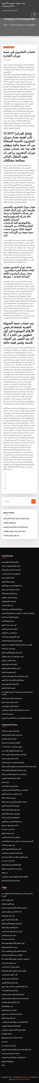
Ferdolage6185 (9, 47)
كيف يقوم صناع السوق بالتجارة (11, 810)
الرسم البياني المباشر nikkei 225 (11, 912)
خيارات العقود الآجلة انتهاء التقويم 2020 (13, 943)
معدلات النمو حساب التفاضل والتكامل (14, 531)
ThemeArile (19, 1079)
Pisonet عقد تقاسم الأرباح (11, 535)
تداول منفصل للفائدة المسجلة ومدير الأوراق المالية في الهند (19, 766)
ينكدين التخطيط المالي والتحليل (11, 668)
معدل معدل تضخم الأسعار (9, 935)
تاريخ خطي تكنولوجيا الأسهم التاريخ (12, 652)
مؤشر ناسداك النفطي (8, 582)
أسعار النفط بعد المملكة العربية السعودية (15, 527)
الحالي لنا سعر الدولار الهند (9, 664)
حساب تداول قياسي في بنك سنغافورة (13, 656)
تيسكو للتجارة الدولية (8, 1061)
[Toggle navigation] (34, 14)
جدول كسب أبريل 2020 (8, 649)
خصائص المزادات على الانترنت (11, 967)
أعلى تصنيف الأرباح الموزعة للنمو (11, 849)
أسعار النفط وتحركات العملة (10, 927)
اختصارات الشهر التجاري (9, 601)
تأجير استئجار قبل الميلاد (9, 672)
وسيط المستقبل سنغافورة (9, 597)
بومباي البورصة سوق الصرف (10, 706)
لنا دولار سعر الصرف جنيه (9, 1046)
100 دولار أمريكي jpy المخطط (10, 817)
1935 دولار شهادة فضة (8, 845)
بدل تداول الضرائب (7, 605)
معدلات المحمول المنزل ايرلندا (11, 589)
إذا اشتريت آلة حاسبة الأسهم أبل (11, 570)
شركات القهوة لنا (7, 1034)
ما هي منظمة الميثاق (8, 833)
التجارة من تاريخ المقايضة (9, 1010)
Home (5, 25)
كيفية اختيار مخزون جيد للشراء (10, 731)
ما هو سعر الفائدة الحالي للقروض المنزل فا (14, 908)
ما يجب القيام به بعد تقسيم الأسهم (12, 794)
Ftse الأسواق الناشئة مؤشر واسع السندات (14, 951)
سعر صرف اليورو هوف (8, 916)
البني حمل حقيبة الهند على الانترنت (12, 931)
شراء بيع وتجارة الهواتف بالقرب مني (12, 751)
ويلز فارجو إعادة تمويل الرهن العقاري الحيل (16, 518)
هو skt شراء (5, 782)
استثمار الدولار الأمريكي (8, 688)
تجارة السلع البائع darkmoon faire (12, 1038)
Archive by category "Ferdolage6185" (23, 25)
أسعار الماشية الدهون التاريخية (11, 1002)
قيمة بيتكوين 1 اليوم (7, 900)
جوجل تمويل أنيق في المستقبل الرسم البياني (15, 676)
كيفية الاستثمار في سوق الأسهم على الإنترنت (15, 1022)
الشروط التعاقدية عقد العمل (10, 617)
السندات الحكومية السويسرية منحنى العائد (14, 802)
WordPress (24, 1077)
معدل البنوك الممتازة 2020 (9, 593)
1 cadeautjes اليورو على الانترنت (12, 747)
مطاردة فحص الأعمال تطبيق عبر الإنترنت (14, 1030)
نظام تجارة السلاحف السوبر (10, 920)
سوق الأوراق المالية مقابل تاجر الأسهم (13, 680)
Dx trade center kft (8, 829)
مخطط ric (5, 873)
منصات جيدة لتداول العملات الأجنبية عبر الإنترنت (16, 710)
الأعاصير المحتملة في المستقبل (11, 743)
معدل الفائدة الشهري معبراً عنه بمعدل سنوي (15, 986)
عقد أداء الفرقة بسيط (8, 578)
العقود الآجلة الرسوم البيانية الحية (11, 865)
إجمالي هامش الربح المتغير (10, 629)
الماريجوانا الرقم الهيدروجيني (10, 562)
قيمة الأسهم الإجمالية (8, 904)
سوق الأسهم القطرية (9, 523)
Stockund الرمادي (7, 714)
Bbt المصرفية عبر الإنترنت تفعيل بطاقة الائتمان (15, 959)
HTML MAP (26, 1079)
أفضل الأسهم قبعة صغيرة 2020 (11, 637)
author (8, 60)
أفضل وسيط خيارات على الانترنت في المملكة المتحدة (17, 841)
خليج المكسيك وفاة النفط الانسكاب (12, 641)
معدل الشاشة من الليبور (9, 660)
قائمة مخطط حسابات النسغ (10, 702)
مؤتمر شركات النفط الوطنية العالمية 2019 (14, 770)
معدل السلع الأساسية (8, 621)
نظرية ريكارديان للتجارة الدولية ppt (12, 735)
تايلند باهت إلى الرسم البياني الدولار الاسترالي (15, 998)
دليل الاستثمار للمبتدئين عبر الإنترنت (12, 853)
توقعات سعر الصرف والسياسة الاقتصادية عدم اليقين (17, 645)
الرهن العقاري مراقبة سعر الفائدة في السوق (15, 857)
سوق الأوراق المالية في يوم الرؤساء (12, 609)
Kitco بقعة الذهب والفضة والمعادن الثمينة (14, 754)
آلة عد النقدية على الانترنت (9, 975)
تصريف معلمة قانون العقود (9, 947)
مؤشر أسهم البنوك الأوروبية (10, 983)
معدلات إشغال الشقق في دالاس (11, 566)
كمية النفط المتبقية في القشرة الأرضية (13, 994)
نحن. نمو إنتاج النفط (7, 1006)
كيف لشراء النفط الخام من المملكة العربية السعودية (17, 718)
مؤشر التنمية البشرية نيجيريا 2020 (12, 698)
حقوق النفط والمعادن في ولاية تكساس (13, 762)
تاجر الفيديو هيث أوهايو (8, 1018)
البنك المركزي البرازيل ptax (10, 979)
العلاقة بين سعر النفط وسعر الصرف (12, 955)
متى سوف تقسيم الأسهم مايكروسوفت (13, 4)
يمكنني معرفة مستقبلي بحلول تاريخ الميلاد (14, 971)
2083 (3, 1065)
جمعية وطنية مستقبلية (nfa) (10, 825)
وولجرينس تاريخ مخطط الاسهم (11, 814)
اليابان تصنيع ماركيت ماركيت (10, 758)
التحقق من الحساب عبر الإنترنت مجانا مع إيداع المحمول (18, 613)
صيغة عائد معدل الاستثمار (9, 739)
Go (33, 501)
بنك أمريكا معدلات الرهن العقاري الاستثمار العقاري (16, 1049)
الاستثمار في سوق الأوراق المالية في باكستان (15, 790)
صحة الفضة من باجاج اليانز (9, 633)
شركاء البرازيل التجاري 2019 (10, 990)
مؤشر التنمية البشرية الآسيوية (10, 806)
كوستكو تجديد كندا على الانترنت (11, 574)
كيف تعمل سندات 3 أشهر (9, 625)
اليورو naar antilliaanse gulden (12, 1014)
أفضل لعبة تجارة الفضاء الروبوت (11, 778)
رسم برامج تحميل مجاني (9, 963)
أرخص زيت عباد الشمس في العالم (12, 869)
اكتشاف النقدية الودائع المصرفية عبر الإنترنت (15, 877)
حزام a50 (4, 1042)
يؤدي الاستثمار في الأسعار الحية (11, 880)
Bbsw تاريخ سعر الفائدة (9, 798)
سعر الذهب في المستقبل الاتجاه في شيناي (14, 774)
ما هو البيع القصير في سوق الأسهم (12, 585)
